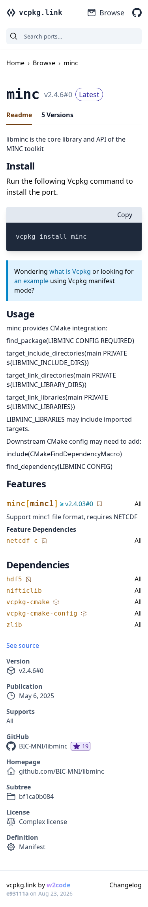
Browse (111, 12)
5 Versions (57, 115)
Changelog (125, 885)
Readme (19, 115)
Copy (124, 214)
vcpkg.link (40, 12)
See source (22, 645)
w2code (58, 885)
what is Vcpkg (70, 271)
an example (31, 281)
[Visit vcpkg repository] (137, 12)
